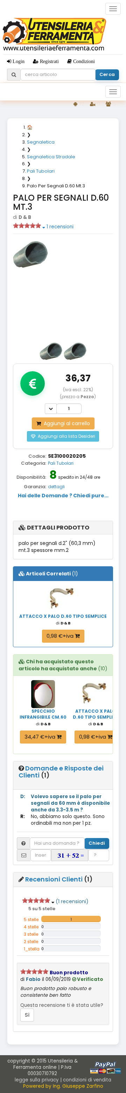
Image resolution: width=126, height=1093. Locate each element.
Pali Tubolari (61, 463)
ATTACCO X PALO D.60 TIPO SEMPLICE (63, 616)
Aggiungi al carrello (65, 423)
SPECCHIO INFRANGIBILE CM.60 (43, 714)
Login (17, 61)
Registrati (48, 61)
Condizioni (83, 61)
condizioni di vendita (87, 1080)
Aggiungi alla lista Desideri (65, 436)
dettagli (56, 487)
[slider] (27, 225)
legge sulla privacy (37, 1080)
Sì (27, 1014)
